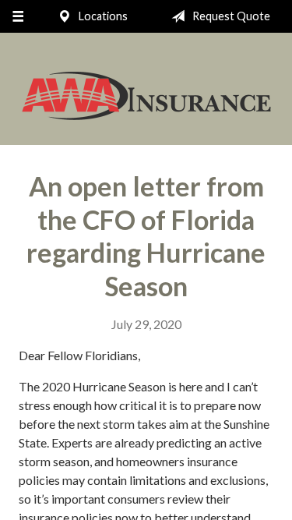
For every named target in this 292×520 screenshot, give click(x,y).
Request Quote (230, 16)
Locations (102, 16)
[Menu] (17, 16)
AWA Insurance (146, 96)
